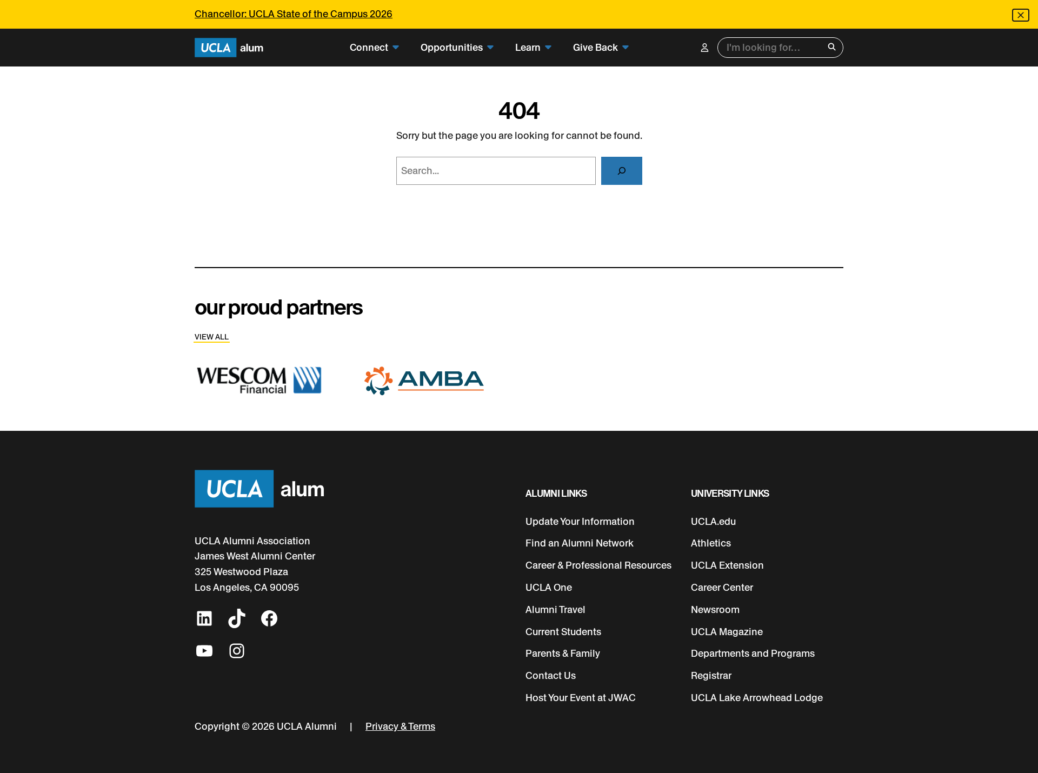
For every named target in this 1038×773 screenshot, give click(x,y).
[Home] (229, 48)
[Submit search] (831, 48)
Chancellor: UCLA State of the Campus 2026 (293, 14)
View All (212, 337)
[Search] (621, 171)
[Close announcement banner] (1020, 15)
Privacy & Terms (400, 726)
